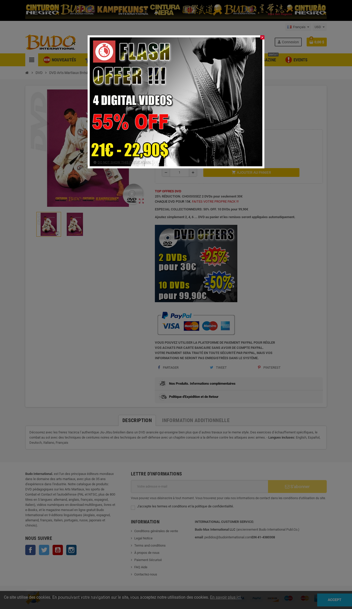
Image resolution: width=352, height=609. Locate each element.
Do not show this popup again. (124, 162)
